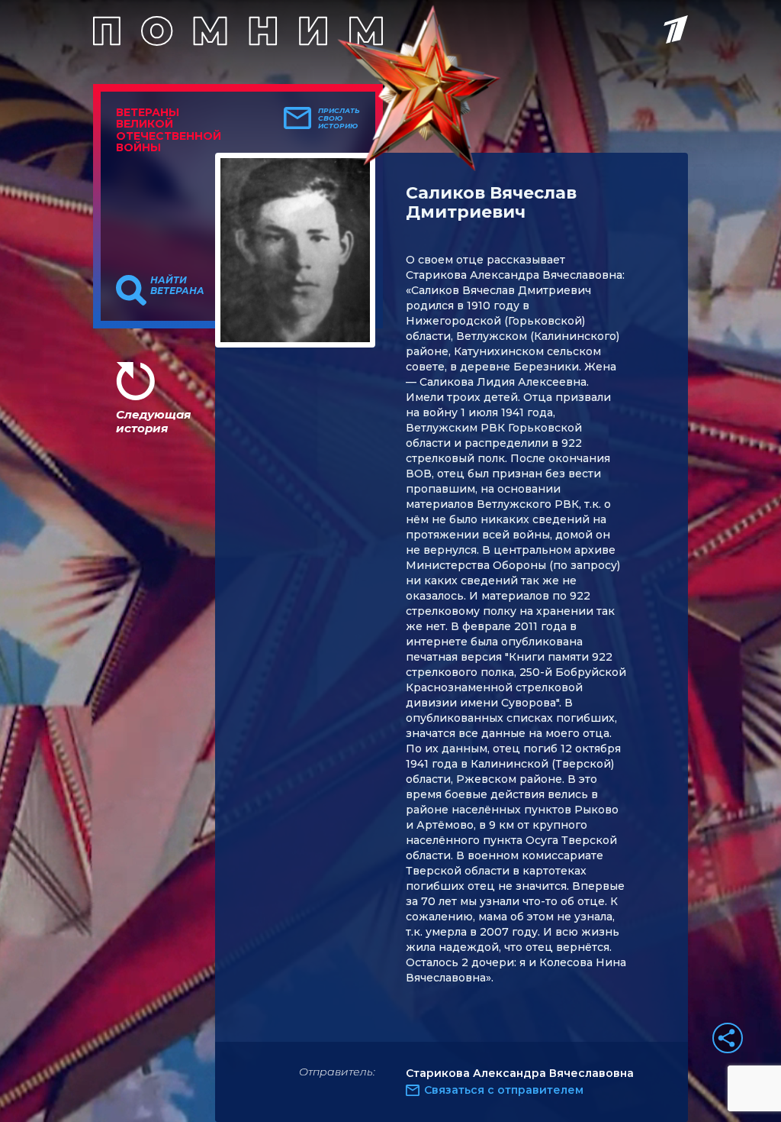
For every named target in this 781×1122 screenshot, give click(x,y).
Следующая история (153, 421)
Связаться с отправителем (503, 1090)
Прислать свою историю (339, 118)
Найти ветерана (177, 285)
